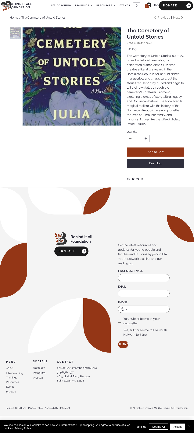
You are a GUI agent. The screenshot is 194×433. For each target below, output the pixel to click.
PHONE (122, 302)
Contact (11, 392)
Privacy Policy (35, 408)
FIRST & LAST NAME (130, 270)
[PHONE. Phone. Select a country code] (124, 309)
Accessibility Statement (57, 408)
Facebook (39, 367)
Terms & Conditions (16, 408)
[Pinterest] (138, 179)
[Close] (189, 426)
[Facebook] (133, 179)
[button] (147, 5)
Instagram (39, 372)
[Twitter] (142, 179)
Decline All (158, 426)
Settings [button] (141, 426)
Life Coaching (14, 373)
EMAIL (123, 286)
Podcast (38, 378)
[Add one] (145, 138)
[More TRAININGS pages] (92, 5)
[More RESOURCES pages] (115, 5)
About (9, 367)
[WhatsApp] (129, 179)
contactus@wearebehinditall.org (77, 367)
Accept (178, 426)
